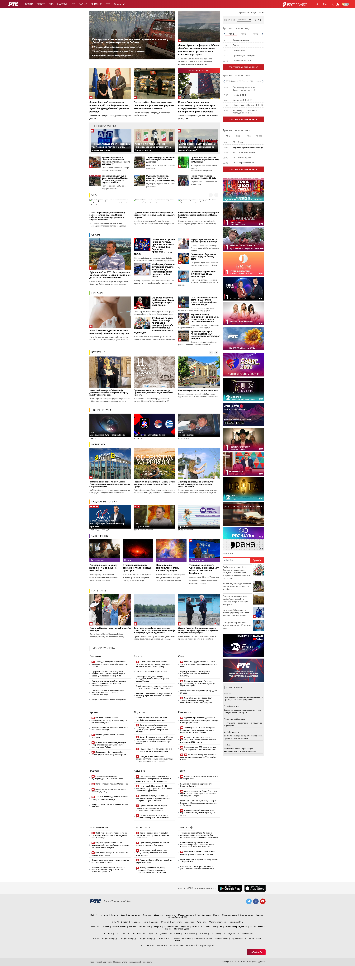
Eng (325, 4)
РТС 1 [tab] (231, 34)
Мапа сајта (256, 952)
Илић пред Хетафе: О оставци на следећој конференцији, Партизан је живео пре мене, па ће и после (163, 270)
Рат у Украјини (204, 915)
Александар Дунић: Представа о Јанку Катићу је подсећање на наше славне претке (152, 852)
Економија (184, 712)
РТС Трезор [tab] (242, 81)
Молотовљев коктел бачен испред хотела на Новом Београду (110, 728)
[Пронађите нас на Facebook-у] (256, 901)
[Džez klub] (243, 389)
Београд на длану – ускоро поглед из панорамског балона (110, 853)
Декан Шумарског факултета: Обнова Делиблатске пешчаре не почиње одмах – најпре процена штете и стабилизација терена (198, 50)
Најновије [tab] (228, 553)
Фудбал (94, 770)
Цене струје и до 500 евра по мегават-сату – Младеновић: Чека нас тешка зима (198, 748)
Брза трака (184, 526)
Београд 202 (165, 938)
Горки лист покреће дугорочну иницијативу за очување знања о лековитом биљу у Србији (154, 484)
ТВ (73, 4)
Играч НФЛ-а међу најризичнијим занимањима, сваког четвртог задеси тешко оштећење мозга (205, 318)
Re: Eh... (227, 745)
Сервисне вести (229, 915)
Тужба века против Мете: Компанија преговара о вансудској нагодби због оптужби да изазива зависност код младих (153, 325)
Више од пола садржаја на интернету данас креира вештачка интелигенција (197, 867)
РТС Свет (136, 933)
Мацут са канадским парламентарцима (109, 700)
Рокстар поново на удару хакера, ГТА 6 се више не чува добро (103, 568)
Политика (95, 656)
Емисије (96, 4)
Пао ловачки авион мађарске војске (151, 671)
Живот (106, 926)
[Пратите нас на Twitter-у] (249, 901)
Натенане (98, 590)
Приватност (95, 962)
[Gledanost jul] (243, 338)
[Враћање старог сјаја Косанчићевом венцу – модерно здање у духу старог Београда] (183, 335)
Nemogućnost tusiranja (234, 719)
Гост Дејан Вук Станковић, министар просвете (107, 524)
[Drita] (243, 489)
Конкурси (190, 945)
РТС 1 (109, 933)
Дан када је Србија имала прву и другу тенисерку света (203, 256)
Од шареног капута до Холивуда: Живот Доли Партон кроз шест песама (163, 301)
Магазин (63, 4)
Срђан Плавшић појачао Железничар (111, 784)
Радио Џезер (254, 938)
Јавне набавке (176, 945)
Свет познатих (143, 827)
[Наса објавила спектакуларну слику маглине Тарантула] (171, 550)
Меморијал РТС (236, 922)
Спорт (41, 4)
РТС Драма (161, 933)
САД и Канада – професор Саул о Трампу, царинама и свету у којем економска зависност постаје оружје (197, 700)
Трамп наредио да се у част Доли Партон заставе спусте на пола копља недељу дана (152, 835)
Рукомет (165, 922)
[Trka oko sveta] (243, 189)
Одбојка (155, 922)
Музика (132, 926)
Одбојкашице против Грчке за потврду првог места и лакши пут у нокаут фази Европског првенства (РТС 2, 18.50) (154, 247)
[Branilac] (243, 214)
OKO (51, 4)
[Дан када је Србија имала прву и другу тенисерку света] (183, 258)
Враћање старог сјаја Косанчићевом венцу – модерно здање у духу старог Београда (205, 335)
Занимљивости (98, 827)
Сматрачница (246, 915)
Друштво (139, 712)
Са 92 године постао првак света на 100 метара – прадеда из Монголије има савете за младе (204, 301)
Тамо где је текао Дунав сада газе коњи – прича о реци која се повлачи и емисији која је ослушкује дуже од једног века (154, 630)
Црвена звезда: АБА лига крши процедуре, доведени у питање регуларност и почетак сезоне (151, 807)
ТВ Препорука (101, 410)
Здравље (184, 926)
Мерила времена (186, 915)
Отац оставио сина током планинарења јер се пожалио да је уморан (110, 861)
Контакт (151, 945)
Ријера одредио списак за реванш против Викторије (204, 240)
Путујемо (157, 926)
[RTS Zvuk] (243, 414)
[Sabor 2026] (243, 364)
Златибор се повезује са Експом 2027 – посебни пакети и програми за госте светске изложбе (196, 484)
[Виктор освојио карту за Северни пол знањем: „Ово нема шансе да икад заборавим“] (198, 140)
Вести (29, 4)
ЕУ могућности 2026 (177, 917)
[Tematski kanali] (243, 538)
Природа (217, 926)
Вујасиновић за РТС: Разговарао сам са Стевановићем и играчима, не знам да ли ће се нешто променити (110, 275)
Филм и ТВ (197, 926)
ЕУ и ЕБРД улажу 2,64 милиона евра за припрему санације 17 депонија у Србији (198, 756)
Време (216, 915)
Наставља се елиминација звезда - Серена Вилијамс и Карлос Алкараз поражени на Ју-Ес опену (198, 803)
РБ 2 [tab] (238, 136)
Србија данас (134, 915)
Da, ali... (227, 693)
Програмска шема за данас (243, 67)
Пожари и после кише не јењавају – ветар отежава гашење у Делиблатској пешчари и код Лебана (130, 41)
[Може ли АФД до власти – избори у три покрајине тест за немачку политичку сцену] (111, 140)
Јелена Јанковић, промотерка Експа (107, 433)
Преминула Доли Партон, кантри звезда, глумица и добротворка (152, 843)
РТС (108, 4)
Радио (83, 4)
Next (262, 34)
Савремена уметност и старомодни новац (198, 390)
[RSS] (337, 4)
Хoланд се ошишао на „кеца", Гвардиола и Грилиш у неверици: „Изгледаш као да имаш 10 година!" (151, 870)
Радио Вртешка (238, 938)
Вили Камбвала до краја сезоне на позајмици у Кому (108, 790)
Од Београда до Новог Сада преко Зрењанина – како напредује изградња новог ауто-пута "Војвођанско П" (197, 729)
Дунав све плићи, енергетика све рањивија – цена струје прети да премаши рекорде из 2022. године (198, 739)
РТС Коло (202, 933)
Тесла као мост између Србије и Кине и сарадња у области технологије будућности (204, 569)
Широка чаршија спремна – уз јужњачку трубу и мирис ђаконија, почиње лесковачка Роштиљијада (110, 845)
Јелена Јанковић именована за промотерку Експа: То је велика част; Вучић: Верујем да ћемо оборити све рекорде (109, 107)
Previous (224, 34)
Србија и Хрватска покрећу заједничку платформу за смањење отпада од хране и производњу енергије (154, 758)
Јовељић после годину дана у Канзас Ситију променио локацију (110, 798)
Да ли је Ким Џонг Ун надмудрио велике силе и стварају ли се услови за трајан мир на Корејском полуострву (198, 630)
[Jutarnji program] (243, 264)
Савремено (99, 536)
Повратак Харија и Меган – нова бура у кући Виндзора (110, 629)
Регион (138, 656)
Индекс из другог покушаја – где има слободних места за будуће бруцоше (154, 750)
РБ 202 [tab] (259, 136)
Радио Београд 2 (129, 938)
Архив (177, 940)
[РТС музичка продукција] (243, 645)
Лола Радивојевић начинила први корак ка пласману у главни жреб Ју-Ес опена (197, 812)
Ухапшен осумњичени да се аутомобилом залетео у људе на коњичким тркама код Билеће (154, 695)
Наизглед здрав (181, 929)
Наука (208, 926)
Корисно (98, 444)
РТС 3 (126, 933)
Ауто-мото (201, 922)
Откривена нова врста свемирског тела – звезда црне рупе (137, 568)
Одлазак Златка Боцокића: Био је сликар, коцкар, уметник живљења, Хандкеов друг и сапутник (154, 214)
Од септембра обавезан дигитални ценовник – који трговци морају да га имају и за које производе (154, 105)
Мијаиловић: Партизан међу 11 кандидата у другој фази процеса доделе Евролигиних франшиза (154, 788)
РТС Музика (229, 933)
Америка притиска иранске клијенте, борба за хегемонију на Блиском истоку (153, 147)
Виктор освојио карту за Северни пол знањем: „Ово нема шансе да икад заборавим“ (196, 147)
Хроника (94, 712)
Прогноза (229, 19)
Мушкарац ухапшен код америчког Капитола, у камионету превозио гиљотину (160, 178)
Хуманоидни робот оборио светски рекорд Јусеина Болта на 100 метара (197, 853)
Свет (181, 656)
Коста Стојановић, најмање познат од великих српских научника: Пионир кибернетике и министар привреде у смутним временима (107, 216)
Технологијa (185, 827)
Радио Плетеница (182, 938)
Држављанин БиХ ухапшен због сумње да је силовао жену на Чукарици (205, 159)
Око (94, 194)
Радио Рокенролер (203, 938)
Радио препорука (104, 501)
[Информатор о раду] (243, 670)
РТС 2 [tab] (243, 34)
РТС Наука (148, 933)
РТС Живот (174, 933)
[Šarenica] (243, 464)
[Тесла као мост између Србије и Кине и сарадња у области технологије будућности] (204, 550)
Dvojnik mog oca (231, 706)
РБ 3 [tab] (249, 136)
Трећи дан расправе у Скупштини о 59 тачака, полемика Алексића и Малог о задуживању (116, 160)
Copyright (107, 962)
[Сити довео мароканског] (183, 276)
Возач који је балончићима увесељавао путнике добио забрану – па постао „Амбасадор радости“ (109, 869)
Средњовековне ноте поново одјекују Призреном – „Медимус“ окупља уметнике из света (153, 392)
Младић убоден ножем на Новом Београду (108, 736)
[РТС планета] (295, 4)
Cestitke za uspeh (232, 732)
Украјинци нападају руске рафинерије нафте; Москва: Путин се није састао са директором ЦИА (115, 179)
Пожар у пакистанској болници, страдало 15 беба (203, 177)
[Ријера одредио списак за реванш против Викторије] (183, 243)
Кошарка (139, 770)
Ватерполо (177, 922)
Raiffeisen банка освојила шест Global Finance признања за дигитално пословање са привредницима (109, 484)
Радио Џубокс (221, 938)
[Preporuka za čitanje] (243, 514)
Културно (98, 352)
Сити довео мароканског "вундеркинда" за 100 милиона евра (203, 274)
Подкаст (259, 915)
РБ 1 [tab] (228, 136)
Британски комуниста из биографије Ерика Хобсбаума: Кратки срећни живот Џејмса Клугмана (198, 214)
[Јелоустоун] (243, 439)
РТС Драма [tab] (231, 81)
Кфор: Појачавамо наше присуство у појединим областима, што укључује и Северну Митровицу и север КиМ (108, 673)
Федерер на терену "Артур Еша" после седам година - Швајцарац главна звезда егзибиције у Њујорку (198, 793)
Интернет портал (205, 945)
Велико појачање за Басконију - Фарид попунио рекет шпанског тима (152, 816)
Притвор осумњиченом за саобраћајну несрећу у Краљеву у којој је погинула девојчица (109, 720)
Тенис (182, 770)
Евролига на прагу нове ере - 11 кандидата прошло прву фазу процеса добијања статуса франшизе (152, 798)
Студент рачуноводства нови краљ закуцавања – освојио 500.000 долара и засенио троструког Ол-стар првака (153, 778)
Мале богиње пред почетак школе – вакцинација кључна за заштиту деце (109, 332)
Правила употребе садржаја (126, 962)
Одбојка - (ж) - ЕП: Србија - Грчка (150, 435)
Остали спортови (217, 922)
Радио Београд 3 (148, 938)
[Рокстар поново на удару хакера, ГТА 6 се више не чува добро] (104, 550)
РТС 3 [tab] (255, 34)
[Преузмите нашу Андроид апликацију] (230, 888)
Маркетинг (162, 945)
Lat (316, 4)
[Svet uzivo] (243, 289)
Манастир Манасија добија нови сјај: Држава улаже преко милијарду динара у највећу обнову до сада (108, 392)
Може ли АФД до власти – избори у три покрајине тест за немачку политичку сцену (111, 147)
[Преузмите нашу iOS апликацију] (255, 888)
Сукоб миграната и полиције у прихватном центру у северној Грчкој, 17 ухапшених (154, 687)
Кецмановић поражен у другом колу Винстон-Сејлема (196, 785)
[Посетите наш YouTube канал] (263, 901)
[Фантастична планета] (243, 239)
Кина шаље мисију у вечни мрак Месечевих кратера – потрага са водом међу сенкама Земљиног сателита (197, 844)
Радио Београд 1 (110, 938)
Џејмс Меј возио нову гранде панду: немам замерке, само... (199, 860)
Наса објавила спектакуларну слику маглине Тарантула (167, 568)
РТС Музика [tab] (255, 81)
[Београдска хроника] (243, 313)
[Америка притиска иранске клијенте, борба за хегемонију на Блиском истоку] (154, 140)
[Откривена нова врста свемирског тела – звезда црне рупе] (138, 550)
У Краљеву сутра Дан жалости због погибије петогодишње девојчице (160, 159)
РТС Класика (189, 933)
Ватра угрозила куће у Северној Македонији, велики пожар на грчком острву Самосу (152, 678)
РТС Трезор (215, 933)
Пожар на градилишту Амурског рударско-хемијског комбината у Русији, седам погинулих (198, 683)
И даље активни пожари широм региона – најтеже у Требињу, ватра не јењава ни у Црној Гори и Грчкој (152, 664)
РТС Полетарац (245, 933)
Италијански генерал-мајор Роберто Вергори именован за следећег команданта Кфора (108, 692)
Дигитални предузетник (236, 926)
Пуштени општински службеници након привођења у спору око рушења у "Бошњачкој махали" (109, 683)
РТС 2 (118, 933)
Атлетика (189, 922)
